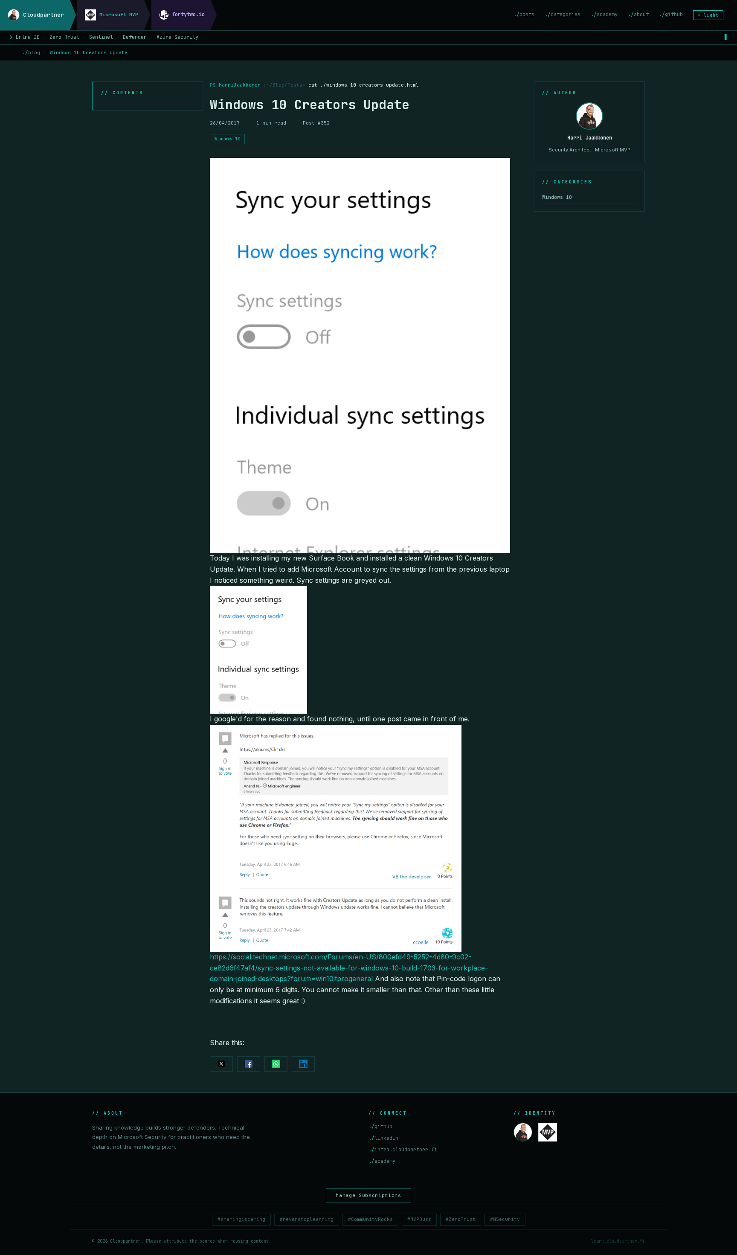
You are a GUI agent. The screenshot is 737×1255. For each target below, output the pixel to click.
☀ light (708, 15)
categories (562, 14)
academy (604, 14)
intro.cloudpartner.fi (402, 1149)
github (671, 14)
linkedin (383, 1138)
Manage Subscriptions (368, 1195)
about (638, 14)
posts (524, 14)
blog (31, 52)
